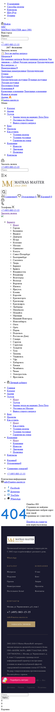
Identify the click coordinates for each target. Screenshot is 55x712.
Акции (10, 111)
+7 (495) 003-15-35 (10, 44)
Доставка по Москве (23, 120)
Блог (9, 125)
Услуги (10, 114)
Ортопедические (45, 62)
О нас (37, 571)
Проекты (11, 128)
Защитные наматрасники (13, 70)
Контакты (12, 155)
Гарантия (31, 687)
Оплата (21, 687)
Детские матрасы (28, 62)
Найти (5, 698)
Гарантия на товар (22, 140)
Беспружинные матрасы (35, 59)
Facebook (15, 488)
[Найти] (2, 42)
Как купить (12, 131)
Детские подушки (10, 82)
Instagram (15, 491)
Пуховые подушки (37, 79)
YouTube (15, 495)
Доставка (11, 687)
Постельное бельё (10, 85)
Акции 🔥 (6, 97)
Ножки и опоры (9, 94)
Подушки (6, 76)
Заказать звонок (9, 213)
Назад (16, 225)
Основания (7, 88)
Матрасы (6, 56)
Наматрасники (9, 67)
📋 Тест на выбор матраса (14, 53)
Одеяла (4, 73)
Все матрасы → (9, 65)
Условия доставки (22, 137)
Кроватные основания (12, 91)
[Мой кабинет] (2, 161)
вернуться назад (39, 524)
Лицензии (18, 149)
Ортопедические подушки (14, 79)
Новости (17, 146)
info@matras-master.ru (14, 482)
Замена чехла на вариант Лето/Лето (31, 117)
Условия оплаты (21, 134)
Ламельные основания (35, 91)
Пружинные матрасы (11, 59)
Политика (18, 152)
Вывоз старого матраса (24, 122)
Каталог (11, 108)
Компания (12, 143)
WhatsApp (16, 498)
